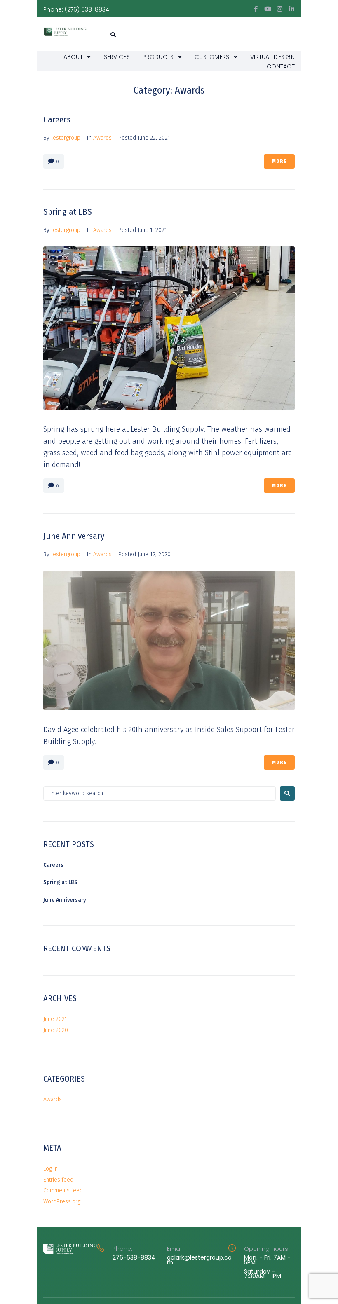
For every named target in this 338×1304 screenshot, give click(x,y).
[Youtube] (268, 9)
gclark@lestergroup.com (199, 1259)
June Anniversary (73, 536)
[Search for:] (159, 793)
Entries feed (58, 1179)
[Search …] (112, 34)
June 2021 (55, 1019)
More (279, 161)
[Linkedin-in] (292, 9)
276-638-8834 (134, 1257)
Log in (50, 1168)
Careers (56, 119)
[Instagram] (280, 9)
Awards (102, 137)
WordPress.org (61, 1201)
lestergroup (65, 137)
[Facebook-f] (256, 9)
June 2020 (55, 1030)
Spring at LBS (67, 211)
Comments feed (63, 1190)
